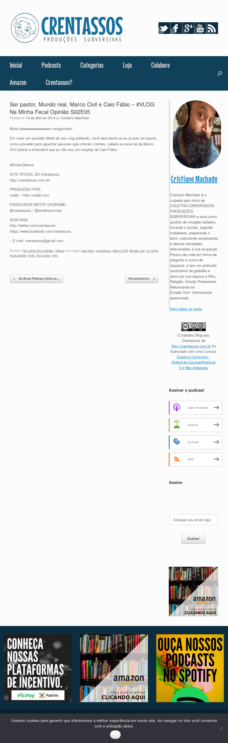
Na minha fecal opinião (38, 250)
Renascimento (141, 278)
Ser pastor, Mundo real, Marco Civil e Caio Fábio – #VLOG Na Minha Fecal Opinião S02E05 (82, 108)
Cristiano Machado (75, 117)
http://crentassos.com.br (191, 346)
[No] (221, 728)
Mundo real (136, 250)
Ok (115, 734)
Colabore (160, 64)
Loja (127, 64)
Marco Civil (120, 250)
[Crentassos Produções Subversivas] (67, 28)
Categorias (91, 64)
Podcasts (51, 64)
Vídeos (60, 250)
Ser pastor (43, 255)
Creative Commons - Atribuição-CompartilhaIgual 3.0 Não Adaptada (193, 362)
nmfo (31, 255)
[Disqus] (84, 363)
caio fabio (87, 250)
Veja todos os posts (186, 308)
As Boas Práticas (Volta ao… (36, 278)
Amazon (18, 82)
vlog (55, 255)
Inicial (16, 64)
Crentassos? (59, 82)
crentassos (103, 250)
